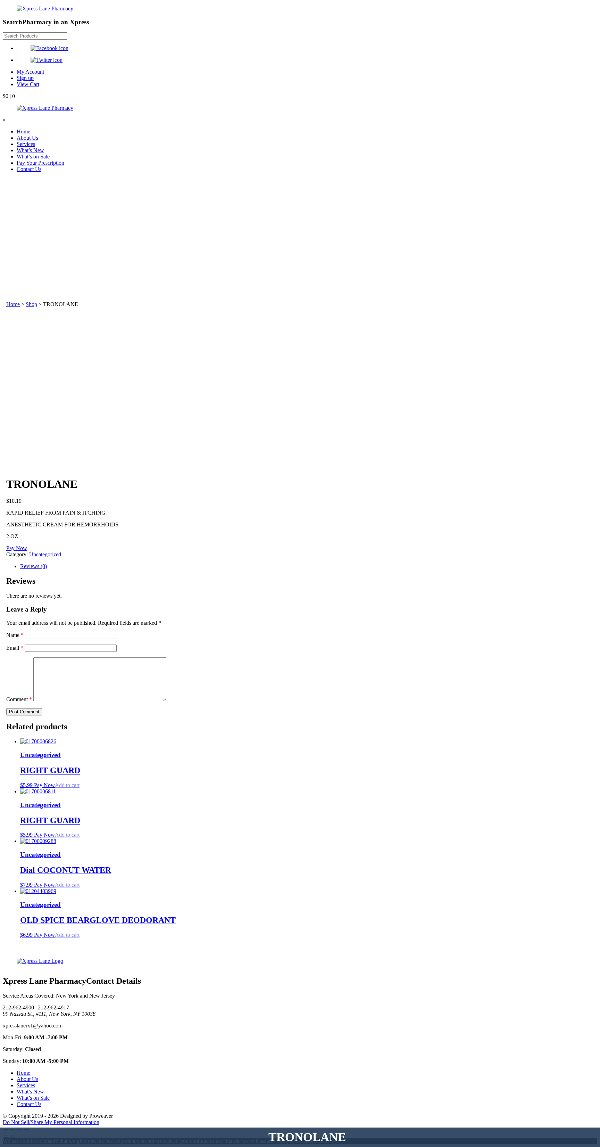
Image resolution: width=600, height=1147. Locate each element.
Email (14, 648)
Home (23, 131)
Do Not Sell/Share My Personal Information (51, 1122)
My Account (30, 72)
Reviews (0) (33, 566)
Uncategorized (45, 554)
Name (15, 635)
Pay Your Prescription (40, 163)
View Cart (28, 84)
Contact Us (29, 169)
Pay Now (16, 548)
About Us (27, 138)
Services (26, 144)
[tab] (307, 566)
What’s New (30, 150)
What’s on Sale (33, 156)
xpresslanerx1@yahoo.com (32, 1026)
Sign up (25, 78)
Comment (19, 699)
